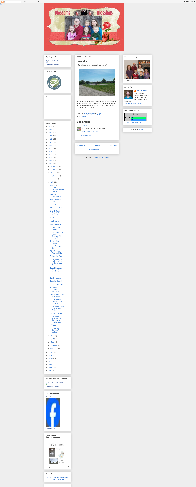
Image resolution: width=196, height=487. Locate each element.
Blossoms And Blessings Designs (55, 382)
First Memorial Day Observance (57, 295)
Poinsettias (54, 205)
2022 (51, 139)
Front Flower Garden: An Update (55, 330)
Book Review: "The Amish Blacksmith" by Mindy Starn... (57, 235)
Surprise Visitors (56, 313)
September (54, 176)
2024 (51, 133)
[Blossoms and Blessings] (47, 63)
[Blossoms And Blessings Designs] (47, 384)
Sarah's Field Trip (56, 284)
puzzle (84, 116)
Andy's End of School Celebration (55, 289)
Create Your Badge (51, 428)
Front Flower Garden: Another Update (57, 190)
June (52, 185)
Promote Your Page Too (52, 64)
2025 (51, 130)
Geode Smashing (56, 224)
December (54, 166)
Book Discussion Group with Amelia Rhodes (56, 270)
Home (97, 146)
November (54, 170)
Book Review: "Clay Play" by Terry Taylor (57, 308)
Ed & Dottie (86, 126)
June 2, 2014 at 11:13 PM (90, 131)
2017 (51, 154)
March (52, 342)
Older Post (113, 146)
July (52, 182)
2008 (51, 368)
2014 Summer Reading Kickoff (56, 252)
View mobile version (97, 150)
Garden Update (55, 218)
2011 (50, 358)
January (53, 348)
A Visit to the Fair (56, 208)
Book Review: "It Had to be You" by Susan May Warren (56, 262)
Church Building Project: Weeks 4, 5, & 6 (56, 301)
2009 (51, 364)
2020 (51, 145)
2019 (51, 148)
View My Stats (136, 122)
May (52, 336)
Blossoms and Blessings (53, 60)
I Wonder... (54, 325)
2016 (51, 158)
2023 (51, 136)
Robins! (52, 275)
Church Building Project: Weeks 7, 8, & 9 (56, 213)
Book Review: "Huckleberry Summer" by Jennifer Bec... (56, 319)
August (53, 179)
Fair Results (54, 221)
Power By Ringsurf (57, 479)
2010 (51, 361)
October (53, 173)
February (54, 345)
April (52, 339)
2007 (51, 371)
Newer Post (81, 146)
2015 (51, 161)
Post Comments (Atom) (101, 157)
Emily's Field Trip (56, 256)
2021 (51, 142)
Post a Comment (85, 136)
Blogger (141, 129)
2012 (51, 355)
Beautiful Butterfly (56, 281)
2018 (51, 151)
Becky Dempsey (50, 397)
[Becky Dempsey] (53, 426)
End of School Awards (55, 228)
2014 (51, 164)
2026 (51, 127)
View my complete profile (133, 104)
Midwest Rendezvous (55, 196)
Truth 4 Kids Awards (54, 242)
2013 (51, 352)
